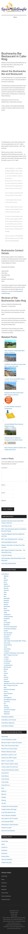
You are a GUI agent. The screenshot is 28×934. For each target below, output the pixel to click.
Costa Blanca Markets (7, 717)
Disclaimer (4, 850)
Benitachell (7, 606)
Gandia (6, 630)
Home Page (4, 736)
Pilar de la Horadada (9, 689)
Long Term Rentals (6, 555)
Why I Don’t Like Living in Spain (10, 745)
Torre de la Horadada (9, 709)
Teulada (6, 705)
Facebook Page (14, 912)
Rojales (6, 695)
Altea (5, 592)
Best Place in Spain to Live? (9, 754)
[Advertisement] (14, 34)
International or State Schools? (9, 824)
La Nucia (6, 657)
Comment (4, 467)
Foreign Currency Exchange (8, 809)
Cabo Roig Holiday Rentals (8, 563)
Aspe (5, 594)
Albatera (6, 576)
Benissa (6, 604)
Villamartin (7, 714)
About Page (14, 916)
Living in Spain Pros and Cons (9, 767)
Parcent (6, 679)
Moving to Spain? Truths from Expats (11, 742)
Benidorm (6, 600)
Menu (15, 17)
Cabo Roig (6, 610)
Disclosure (4, 853)
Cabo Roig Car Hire (6, 526)
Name (3, 485)
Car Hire (3, 803)
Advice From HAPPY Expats (9, 758)
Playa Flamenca (8, 693)
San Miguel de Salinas (10, 699)
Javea (5, 647)
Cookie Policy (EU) (6, 862)
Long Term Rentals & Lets (8, 812)
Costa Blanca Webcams (7, 723)
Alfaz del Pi (7, 586)
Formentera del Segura (10, 628)
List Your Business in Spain (8, 739)
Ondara (6, 673)
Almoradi (6, 590)
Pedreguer (6, 681)
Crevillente (6, 618)
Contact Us (4, 847)
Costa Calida (4, 782)
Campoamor (7, 614)
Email (3, 492)
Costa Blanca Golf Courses (8, 720)
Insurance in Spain (6, 827)
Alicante (6, 588)
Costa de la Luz (5, 785)
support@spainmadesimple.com (14, 924)
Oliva (5, 671)
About (3, 844)
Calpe (5, 612)
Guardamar (7, 639)
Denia (5, 620)
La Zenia (6, 659)
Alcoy (5, 582)
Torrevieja (6, 707)
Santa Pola (7, 701)
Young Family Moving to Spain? (10, 770)
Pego (5, 687)
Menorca (3, 794)
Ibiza (2, 788)
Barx (5, 596)
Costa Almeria (5, 779)
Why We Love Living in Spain (9, 748)
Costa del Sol (5, 773)
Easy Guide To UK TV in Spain (9, 818)
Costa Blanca (5, 574)
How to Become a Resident (8, 815)
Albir (5, 578)
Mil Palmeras (7, 667)
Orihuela (6, 677)
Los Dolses (7, 663)
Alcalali (6, 580)
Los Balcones (7, 661)
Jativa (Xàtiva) (8, 645)
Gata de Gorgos (8, 633)
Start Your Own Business (8, 830)
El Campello (7, 622)
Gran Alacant (7, 635)
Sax (5, 703)
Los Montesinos (8, 665)
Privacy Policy (5, 856)
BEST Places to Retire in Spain (9, 764)
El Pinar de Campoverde (10, 626)
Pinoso (6, 691)
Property (3, 797)
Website (3, 500)
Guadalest (6, 637)
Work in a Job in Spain (7, 761)
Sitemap (3, 800)
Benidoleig (6, 598)
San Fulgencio (8, 697)
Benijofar (6, 602)
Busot (5, 608)
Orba (5, 675)
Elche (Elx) (6, 624)
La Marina (6, 651)
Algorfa (6, 584)
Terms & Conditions (6, 859)
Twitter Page (14, 914)
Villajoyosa (7, 711)
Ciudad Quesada (8, 616)
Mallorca (3, 791)
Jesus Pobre (7, 649)
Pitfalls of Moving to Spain (8, 751)
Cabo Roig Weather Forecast (9, 542)
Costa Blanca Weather (7, 726)
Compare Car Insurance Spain (9, 806)
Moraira (6, 669)
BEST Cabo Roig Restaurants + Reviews (12, 539)
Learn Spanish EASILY (7, 821)
